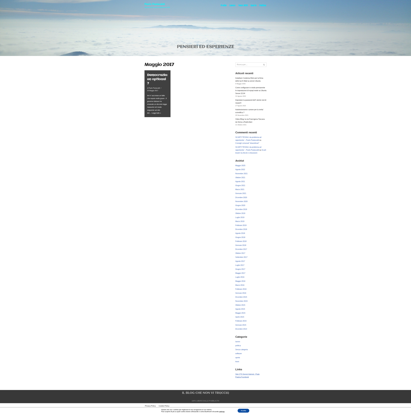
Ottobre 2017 (240, 253)
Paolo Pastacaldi (154, 88)
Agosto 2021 (240, 181)
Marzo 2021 (239, 189)
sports (237, 357)
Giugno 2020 (240, 205)
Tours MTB (243, 5)
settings (222, 412)
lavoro (237, 342)
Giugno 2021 (240, 185)
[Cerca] (264, 64)
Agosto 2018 (240, 233)
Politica (262, 5)
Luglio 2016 (239, 277)
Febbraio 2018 (240, 241)
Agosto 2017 (240, 261)
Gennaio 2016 (240, 293)
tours (237, 361)
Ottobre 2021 (240, 177)
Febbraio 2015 (240, 321)
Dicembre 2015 (241, 297)
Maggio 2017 (240, 273)
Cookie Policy (164, 406)
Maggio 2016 (240, 281)
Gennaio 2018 (240, 245)
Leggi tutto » (156, 113)
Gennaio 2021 (240, 193)
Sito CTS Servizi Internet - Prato (247, 374)
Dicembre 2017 (241, 249)
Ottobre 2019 (240, 213)
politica (238, 345)
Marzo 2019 (239, 221)
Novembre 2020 (241, 201)
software (238, 353)
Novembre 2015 (241, 301)
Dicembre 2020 (241, 197)
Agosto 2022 (240, 169)
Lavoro (232, 5)
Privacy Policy (150, 406)
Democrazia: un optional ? (157, 79)
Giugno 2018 (240, 237)
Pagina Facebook (242, 377)
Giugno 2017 (240, 269)
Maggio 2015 (240, 313)
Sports (253, 5)
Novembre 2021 (241, 173)
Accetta (243, 411)
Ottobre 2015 (240, 305)
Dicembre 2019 (241, 209)
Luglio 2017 (239, 265)
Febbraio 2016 (240, 289)
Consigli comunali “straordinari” (247, 143)
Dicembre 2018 (241, 229)
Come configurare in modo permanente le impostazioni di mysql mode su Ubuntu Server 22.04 (251, 90)
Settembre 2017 (241, 257)
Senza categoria (241, 349)
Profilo (223, 5)
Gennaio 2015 (240, 325)
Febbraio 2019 (240, 225)
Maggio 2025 (240, 165)
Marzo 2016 (239, 285)
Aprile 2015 (239, 317)
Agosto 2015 (240, 309)
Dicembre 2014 (241, 329)
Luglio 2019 (239, 217)
